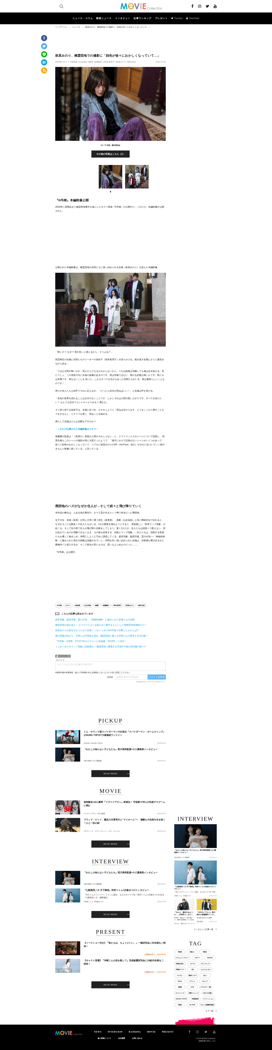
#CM (192, 987)
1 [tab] (110, 191)
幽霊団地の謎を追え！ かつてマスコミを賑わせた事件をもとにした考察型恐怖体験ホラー (100, 625)
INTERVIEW (115, 1032)
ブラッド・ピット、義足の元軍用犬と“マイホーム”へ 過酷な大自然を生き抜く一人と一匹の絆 (124, 821)
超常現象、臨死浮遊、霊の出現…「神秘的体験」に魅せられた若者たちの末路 (95, 619)
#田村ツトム (88, 901)
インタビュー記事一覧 (203, 929)
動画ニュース (104, 18)
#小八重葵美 (97, 761)
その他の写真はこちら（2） (110, 154)
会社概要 (121, 1038)
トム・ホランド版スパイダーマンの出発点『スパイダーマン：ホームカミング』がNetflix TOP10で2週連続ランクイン (124, 733)
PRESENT (168, 1032)
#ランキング (205, 963)
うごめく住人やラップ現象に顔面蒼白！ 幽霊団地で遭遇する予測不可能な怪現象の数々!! (100, 646)
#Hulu (180, 981)
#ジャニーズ (180, 993)
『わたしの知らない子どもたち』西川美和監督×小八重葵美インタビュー (121, 749)
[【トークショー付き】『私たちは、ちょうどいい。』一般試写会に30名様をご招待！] (67, 948)
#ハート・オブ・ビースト (110, 831)
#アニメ (192, 981)
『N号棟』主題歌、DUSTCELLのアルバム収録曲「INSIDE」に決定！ (91, 641)
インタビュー (122, 18)
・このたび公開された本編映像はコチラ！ (76, 429)
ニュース (76, 27)
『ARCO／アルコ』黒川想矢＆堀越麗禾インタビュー (206, 913)
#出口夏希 (101, 813)
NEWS (97, 1032)
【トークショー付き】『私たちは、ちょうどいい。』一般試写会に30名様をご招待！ (125, 944)
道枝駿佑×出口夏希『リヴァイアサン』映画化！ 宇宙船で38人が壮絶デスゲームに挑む (124, 804)
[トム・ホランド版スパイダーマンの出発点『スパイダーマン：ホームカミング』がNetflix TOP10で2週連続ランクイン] (67, 737)
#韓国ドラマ (180, 969)
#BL (192, 969)
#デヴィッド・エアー (92, 831)
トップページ (61, 27)
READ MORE (111, 774)
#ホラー (66, 62)
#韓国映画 (195, 999)
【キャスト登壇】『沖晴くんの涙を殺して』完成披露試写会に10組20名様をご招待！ (124, 962)
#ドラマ (193, 963)
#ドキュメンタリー (182, 958)
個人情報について (104, 1038)
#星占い (192, 952)
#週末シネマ (192, 975)
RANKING (135, 1032)
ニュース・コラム (83, 18)
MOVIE (151, 1032)
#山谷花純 (82, 62)
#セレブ (205, 981)
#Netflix (87, 743)
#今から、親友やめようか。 (183, 923)
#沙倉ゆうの (98, 901)
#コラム (180, 975)
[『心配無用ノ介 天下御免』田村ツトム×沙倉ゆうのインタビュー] (67, 895)
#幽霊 (90, 62)
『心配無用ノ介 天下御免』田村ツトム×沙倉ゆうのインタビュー (116, 890)
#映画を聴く (180, 963)
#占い (205, 975)
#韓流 (205, 952)
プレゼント (161, 18)
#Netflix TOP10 (97, 743)
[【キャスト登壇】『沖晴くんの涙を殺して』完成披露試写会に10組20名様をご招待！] (67, 966)
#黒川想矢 (200, 921)
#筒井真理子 (108, 62)
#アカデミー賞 (206, 987)
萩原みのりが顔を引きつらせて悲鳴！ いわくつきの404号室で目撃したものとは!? (97, 630)
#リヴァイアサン (90, 813)
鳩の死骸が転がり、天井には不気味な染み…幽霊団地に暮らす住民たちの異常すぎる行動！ (101, 636)
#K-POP (192, 1005)
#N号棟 (58, 62)
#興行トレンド (194, 993)
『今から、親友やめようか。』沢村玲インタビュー (183, 913)
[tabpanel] (110, 176)
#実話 (180, 1005)
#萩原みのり (120, 62)
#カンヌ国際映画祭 (207, 1005)
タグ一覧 (209, 1011)
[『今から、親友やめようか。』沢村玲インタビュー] (184, 904)
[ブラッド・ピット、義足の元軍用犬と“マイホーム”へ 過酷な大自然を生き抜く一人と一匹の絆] (67, 825)
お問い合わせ (137, 1038)
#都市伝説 (131, 62)
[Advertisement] (110, 40)
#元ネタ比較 (207, 993)
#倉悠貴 (73, 62)
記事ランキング (143, 18)
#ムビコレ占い (206, 969)
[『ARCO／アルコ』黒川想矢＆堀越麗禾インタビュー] (207, 904)
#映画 (180, 952)
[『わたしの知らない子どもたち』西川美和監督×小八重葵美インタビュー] (67, 755)
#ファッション (208, 999)
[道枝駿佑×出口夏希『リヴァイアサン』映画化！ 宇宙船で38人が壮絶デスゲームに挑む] (67, 807)
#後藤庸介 (98, 62)
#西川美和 (88, 761)
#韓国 (180, 987)
